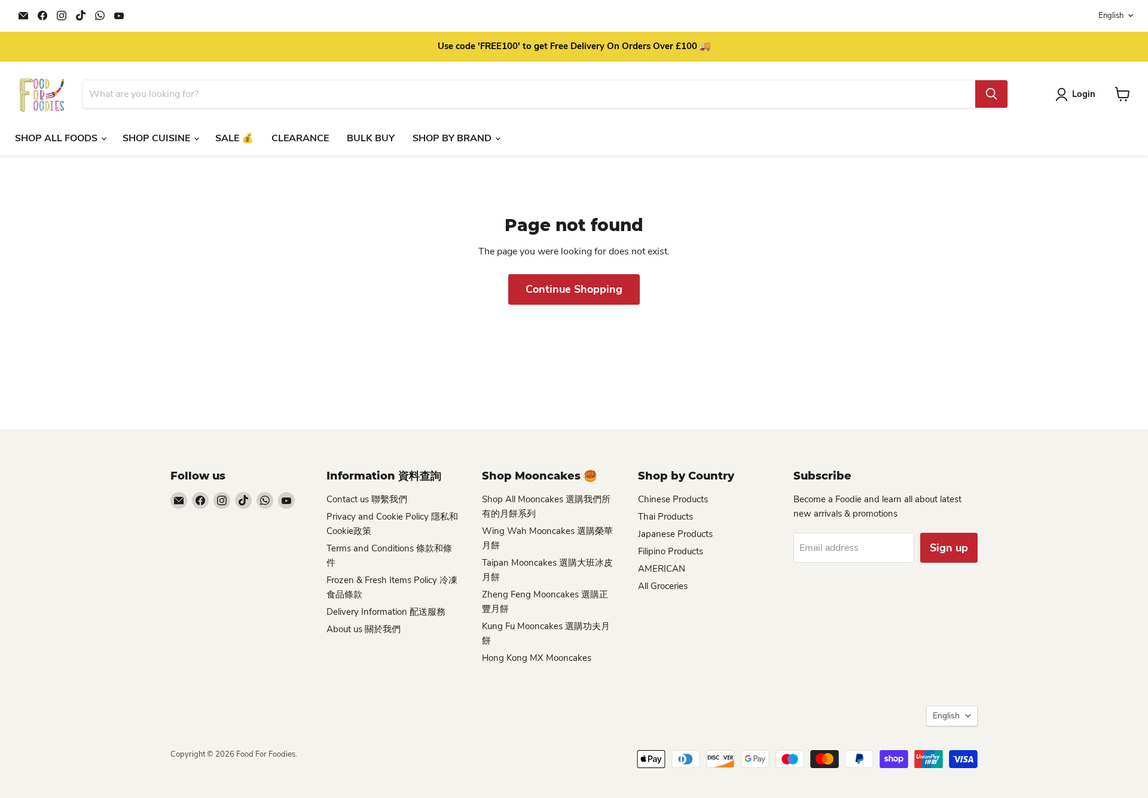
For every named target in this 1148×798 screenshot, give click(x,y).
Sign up (949, 548)
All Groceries (663, 586)
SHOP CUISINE (158, 138)
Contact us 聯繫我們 (366, 499)
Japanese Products (675, 534)
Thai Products (665, 517)
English (1110, 15)
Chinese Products (673, 499)
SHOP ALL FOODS (57, 138)
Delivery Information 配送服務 (385, 612)
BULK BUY (371, 138)
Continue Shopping (574, 289)
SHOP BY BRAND (453, 138)
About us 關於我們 (363, 629)
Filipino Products (670, 551)
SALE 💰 (234, 138)
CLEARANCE (300, 138)
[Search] (991, 94)
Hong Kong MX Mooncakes (536, 658)
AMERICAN (661, 569)
